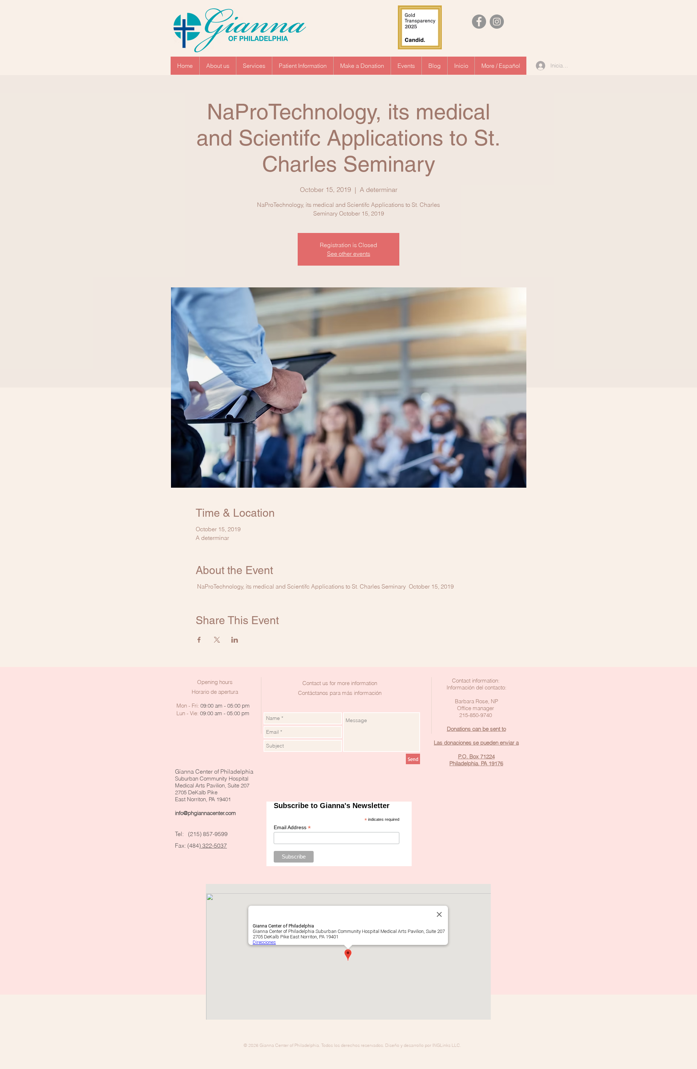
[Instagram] (497, 22)
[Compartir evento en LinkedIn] (234, 640)
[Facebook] (479, 22)
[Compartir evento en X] (216, 640)
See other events (348, 253)
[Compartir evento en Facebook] (199, 640)
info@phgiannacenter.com (205, 813)
